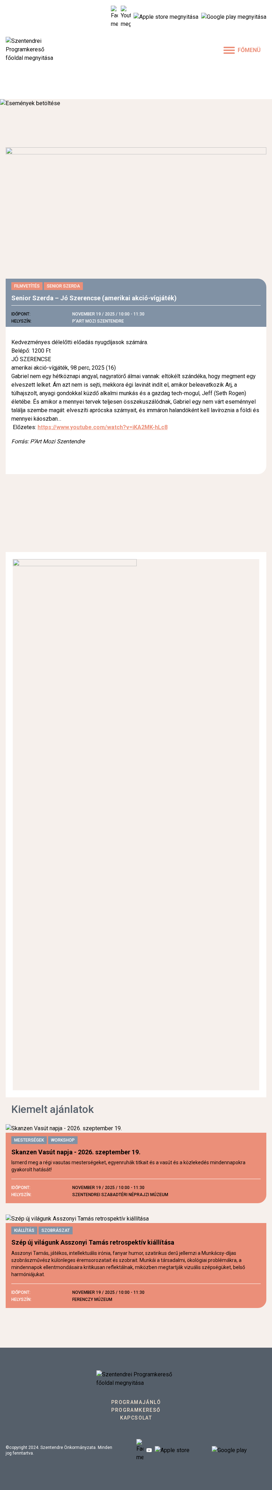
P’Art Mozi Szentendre (98, 321)
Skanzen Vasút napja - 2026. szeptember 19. (76, 1152)
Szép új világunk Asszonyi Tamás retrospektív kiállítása (92, 1242)
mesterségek (29, 1140)
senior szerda (63, 286)
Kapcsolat (136, 1418)
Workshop (63, 1140)
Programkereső (135, 1410)
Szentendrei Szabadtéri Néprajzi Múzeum (120, 1194)
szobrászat (55, 1230)
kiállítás (24, 1230)
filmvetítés (27, 286)
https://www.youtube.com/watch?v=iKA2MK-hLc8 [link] (103, 427)
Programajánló (136, 1402)
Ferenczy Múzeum (92, 1299)
